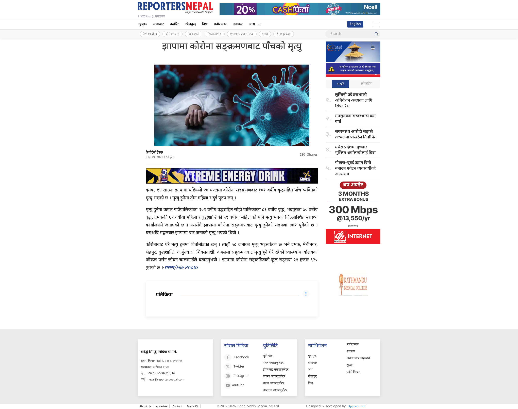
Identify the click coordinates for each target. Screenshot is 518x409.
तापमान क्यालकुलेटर (275, 390)
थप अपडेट (353, 185)
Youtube (237, 385)
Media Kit (192, 406)
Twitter (239, 367)
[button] (376, 24)
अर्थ (310, 370)
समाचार (158, 24)
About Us (145, 406)
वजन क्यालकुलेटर (273, 383)
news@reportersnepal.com (166, 380)
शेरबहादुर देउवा (284, 33)
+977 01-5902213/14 (161, 373)
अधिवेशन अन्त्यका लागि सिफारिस (353, 100)
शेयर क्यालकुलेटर (273, 363)
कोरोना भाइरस (172, 33)
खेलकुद (190, 24)
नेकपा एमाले (193, 33)
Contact (177, 406)
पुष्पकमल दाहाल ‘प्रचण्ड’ (241, 33)
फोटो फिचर (353, 372)
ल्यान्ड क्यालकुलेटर (274, 377)
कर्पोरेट (174, 24)
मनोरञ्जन (220, 24)
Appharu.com (357, 406)
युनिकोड (268, 356)
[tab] (340, 84)
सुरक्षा (350, 365)
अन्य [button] (252, 24)
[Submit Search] (376, 34)
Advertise (161, 406)
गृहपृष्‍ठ (142, 24)
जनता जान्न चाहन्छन (358, 358)
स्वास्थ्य (238, 24)
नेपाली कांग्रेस (214, 33)
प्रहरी (265, 33)
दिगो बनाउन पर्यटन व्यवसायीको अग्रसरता (355, 168)
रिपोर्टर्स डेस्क (154, 152)
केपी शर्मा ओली (150, 33)
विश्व (205, 24)
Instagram (241, 376)
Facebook (241, 357)
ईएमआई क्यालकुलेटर (276, 370)
